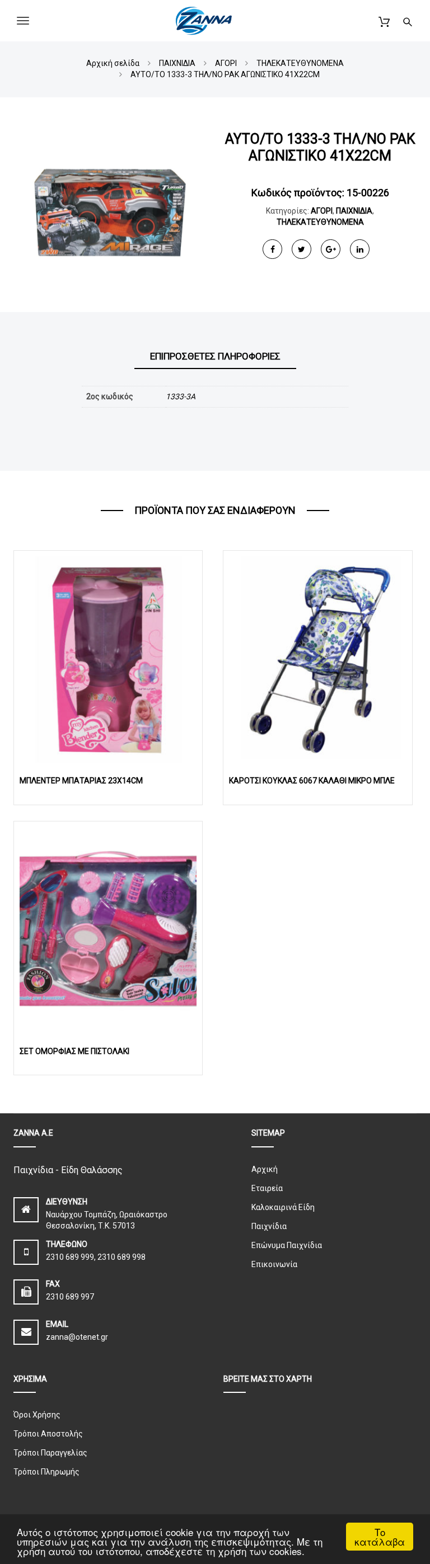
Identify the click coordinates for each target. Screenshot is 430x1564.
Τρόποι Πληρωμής (46, 1471)
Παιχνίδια (269, 1226)
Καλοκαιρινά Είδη (283, 1207)
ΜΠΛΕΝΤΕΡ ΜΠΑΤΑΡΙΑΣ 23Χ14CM (81, 780)
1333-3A (180, 396)
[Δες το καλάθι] (384, 20)
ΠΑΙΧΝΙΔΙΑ (354, 210)
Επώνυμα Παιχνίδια (286, 1245)
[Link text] (407, 20)
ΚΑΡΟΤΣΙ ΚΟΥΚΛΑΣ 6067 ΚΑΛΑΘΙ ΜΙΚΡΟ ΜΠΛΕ (312, 780)
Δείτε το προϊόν (108, 658)
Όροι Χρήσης (36, 1414)
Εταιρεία (267, 1188)
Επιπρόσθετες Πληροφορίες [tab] (215, 356)
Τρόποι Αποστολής (48, 1433)
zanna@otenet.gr (77, 1337)
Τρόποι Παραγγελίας (50, 1452)
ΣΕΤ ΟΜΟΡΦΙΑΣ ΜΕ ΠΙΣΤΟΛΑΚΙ (74, 1051)
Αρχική (264, 1169)
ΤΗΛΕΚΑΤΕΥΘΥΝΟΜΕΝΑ (320, 222)
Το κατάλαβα (379, 1536)
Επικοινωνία (274, 1264)
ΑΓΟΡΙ (322, 210)
